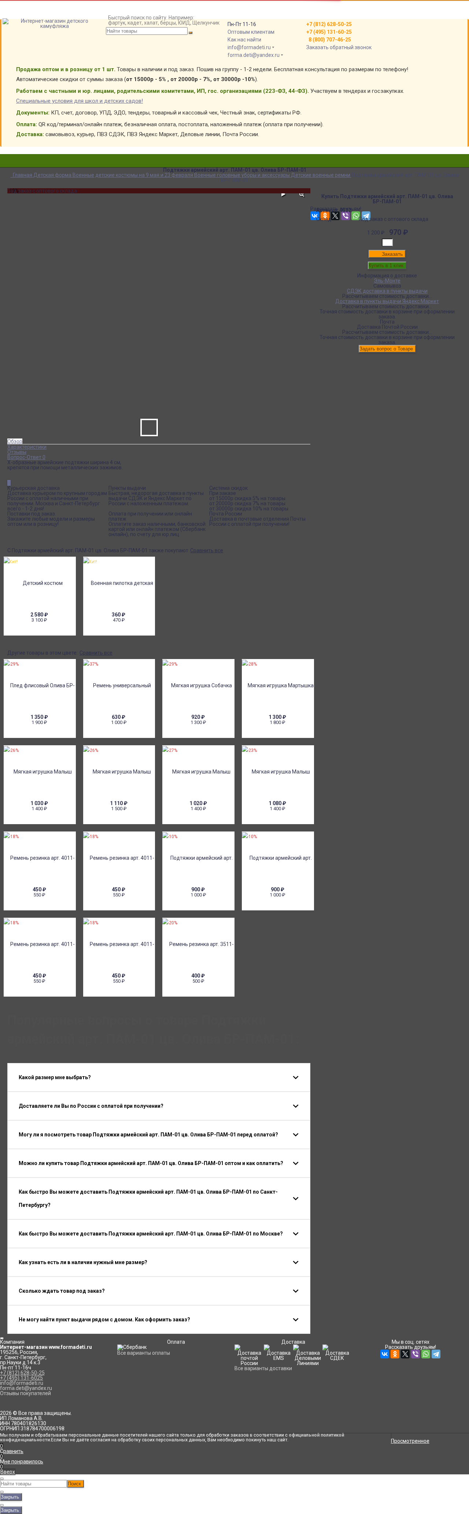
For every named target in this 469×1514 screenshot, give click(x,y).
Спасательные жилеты (234, 183)
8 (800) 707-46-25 (328, 40)
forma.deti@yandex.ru (254, 55)
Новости (17, 29)
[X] (405, 1354)
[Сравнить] (8, 483)
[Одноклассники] (395, 1354)
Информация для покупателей (44, 13)
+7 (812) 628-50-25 (22, 1373)
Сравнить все (206, 550)
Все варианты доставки (263, 1368)
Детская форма (234, 162)
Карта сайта (22, 23)
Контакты (19, 18)
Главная (17, 3)
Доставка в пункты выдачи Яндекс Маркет (387, 301)
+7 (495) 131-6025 (21, 1378)
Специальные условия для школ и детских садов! (79, 101)
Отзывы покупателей (25, 1393)
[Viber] (415, 1354)
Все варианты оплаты (143, 1353)
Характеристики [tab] (27, 447)
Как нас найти (244, 40)
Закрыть (10, 1497)
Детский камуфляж (234, 157)
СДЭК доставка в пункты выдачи (387, 291)
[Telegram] (436, 1354)
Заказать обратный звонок (339, 47)
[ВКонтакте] (384, 1354)
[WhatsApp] (425, 1354)
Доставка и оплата (30, 8)
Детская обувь (234, 178)
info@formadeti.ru (249, 47)
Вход (316, 3)
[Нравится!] (10, 483)
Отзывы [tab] (16, 452)
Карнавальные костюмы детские (234, 172)
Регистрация (326, 8)
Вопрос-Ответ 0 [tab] (26, 457)
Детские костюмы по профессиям (234, 167)
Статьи (16, 34)
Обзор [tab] (14, 441)
